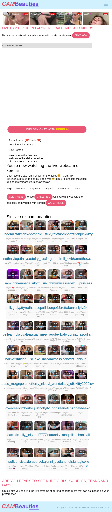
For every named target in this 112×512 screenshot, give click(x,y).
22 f (14, 224)
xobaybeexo (81, 408)
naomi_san (12, 234)
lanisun (81, 359)
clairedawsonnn (26, 234)
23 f (27, 424)
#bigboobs (34, 188)
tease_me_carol (13, 384)
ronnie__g (40, 234)
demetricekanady (40, 461)
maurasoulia (81, 334)
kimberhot (26, 408)
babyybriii (67, 334)
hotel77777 (40, 435)
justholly (40, 408)
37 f (82, 424)
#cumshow (63, 188)
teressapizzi (67, 283)
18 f (68, 224)
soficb (12, 461)
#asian (76, 188)
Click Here (16, 197)
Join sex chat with (47, 129)
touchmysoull (54, 283)
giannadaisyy (26, 283)
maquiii (67, 435)
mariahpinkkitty (81, 234)
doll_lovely (67, 259)
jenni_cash (54, 461)
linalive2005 (13, 359)
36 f (54, 424)
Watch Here (56, 203)
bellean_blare (13, 334)
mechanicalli (81, 435)
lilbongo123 (53, 308)
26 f (41, 224)
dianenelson (67, 461)
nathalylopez (12, 259)
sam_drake (12, 283)
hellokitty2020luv (81, 384)
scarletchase (67, 408)
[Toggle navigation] (106, 4)
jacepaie (40, 308)
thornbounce (67, 234)
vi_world (54, 384)
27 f (54, 324)
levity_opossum (54, 408)
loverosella (13, 408)
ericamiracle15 (54, 359)
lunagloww (81, 461)
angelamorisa (26, 384)
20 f (41, 248)
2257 (107, 507)
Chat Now (81, 35)
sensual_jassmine (40, 334)
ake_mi (40, 359)
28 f (41, 324)
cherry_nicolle (40, 384)
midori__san (26, 359)
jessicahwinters (67, 359)
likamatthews (81, 259)
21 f (41, 273)
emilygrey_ (13, 308)
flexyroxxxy (53, 234)
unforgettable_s (54, 259)
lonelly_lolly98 (26, 435)
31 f (54, 248)
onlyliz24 (81, 308)
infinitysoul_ (26, 259)
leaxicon (13, 435)
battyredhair (26, 308)
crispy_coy (67, 384)
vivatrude (26, 461)
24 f (82, 224)
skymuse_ (40, 283)
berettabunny (67, 308)
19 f (82, 248)
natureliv (53, 435)
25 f (27, 398)
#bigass (49, 188)
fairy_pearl (40, 259)
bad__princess (81, 283)
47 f (41, 373)
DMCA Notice (97, 507)
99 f (27, 248)
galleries (43, 197)
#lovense (20, 188)
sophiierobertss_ (53, 334)
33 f (14, 248)
